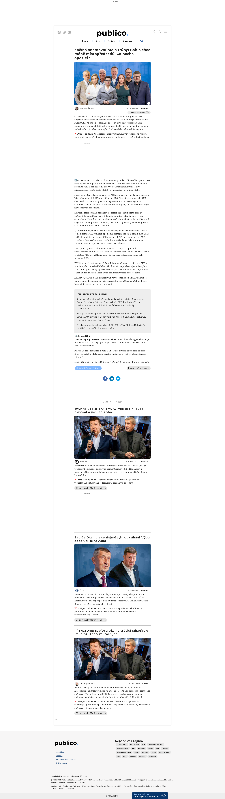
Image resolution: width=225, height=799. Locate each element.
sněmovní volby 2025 (155, 744)
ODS (124, 756)
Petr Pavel (141, 748)
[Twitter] (118, 378)
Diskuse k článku (137, 112)
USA (143, 744)
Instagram (64, 32)
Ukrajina (165, 748)
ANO (133, 748)
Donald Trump (122, 744)
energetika (152, 756)
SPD (118, 756)
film (157, 748)
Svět (98, 41)
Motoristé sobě (164, 752)
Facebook (59, 32)
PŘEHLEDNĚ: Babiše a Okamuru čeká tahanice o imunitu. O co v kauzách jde (111, 632)
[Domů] (112, 33)
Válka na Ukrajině (122, 748)
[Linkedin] (111, 378)
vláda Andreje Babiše (124, 752)
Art (141, 41)
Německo (142, 756)
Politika (112, 41)
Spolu (154, 752)
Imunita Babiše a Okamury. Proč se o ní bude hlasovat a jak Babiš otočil (108, 410)
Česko (85, 41)
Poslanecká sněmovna (138, 368)
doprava (133, 756)
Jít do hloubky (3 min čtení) (89, 488)
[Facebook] (105, 378)
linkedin (69, 32)
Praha (137, 752)
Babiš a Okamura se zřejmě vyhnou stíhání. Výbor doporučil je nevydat (112, 539)
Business (127, 41)
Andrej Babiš (134, 744)
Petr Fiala (145, 752)
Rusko (150, 748)
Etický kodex (61, 763)
